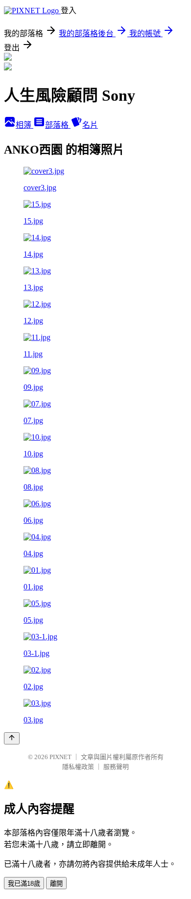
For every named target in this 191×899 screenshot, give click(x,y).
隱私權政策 (78, 766)
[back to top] (12, 738)
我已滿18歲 (24, 883)
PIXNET (60, 757)
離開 (56, 883)
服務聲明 (116, 766)
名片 (90, 125)
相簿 (24, 125)
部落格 (58, 125)
